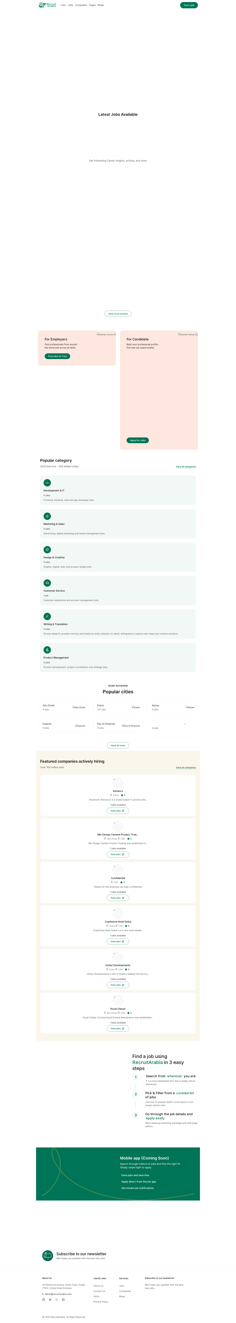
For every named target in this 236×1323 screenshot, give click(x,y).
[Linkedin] (44, 1300)
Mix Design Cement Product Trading (118, 834)
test (40, 181)
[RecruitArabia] (47, 5)
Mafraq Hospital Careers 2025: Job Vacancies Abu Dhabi (170, 280)
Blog (57, 176)
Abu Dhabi (48, 705)
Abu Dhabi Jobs (113, 210)
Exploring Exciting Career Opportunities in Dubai (163, 217)
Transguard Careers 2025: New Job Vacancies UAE (61, 308)
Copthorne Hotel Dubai (118, 921)
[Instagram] (57, 1300)
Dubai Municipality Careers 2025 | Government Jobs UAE (169, 308)
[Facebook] (64, 1300)
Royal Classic (118, 1008)
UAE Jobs (121, 214)
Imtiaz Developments (118, 965)
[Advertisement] (118, 139)
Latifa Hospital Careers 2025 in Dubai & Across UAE (62, 276)
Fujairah (47, 723)
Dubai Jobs (134, 210)
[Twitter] (51, 1300)
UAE (123, 838)
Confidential (118, 878)
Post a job (189, 5)
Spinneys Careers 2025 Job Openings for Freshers (117, 308)
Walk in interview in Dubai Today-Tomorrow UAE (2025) (114, 221)
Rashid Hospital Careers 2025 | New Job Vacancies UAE (116, 280)
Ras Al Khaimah (106, 723)
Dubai (100, 705)
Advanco (118, 791)
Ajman (155, 705)
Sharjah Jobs (108, 214)
